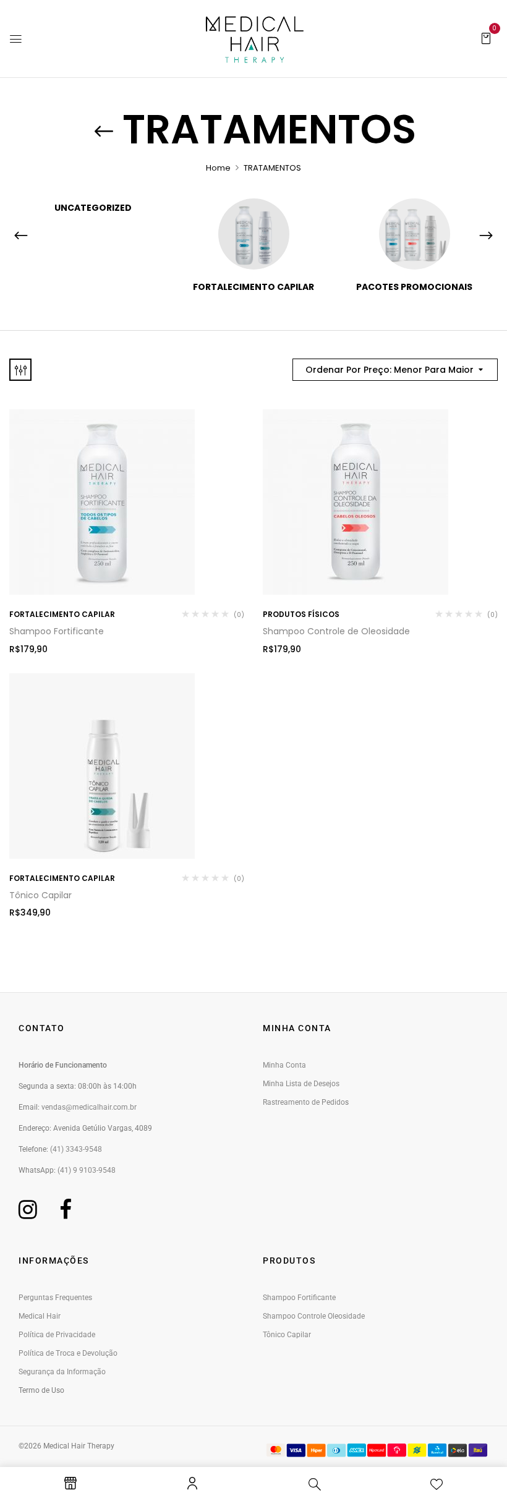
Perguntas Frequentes (55, 1297)
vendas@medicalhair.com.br (89, 1107)
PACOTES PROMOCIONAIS (414, 287)
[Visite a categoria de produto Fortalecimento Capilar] (253, 234)
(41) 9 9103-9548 (87, 1170)
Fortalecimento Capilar (253, 287)
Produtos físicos (301, 614)
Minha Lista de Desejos (301, 1083)
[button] (486, 38)
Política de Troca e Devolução (68, 1353)
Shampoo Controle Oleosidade (314, 1316)
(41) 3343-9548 (76, 1149)
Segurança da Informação (62, 1371)
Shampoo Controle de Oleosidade (336, 631)
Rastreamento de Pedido (304, 1102)
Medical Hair (40, 1316)
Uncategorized (93, 208)
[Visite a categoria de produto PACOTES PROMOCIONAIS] (414, 234)
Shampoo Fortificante (56, 631)
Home (218, 168)
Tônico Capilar (40, 895)
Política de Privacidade (57, 1334)
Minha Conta (284, 1065)
